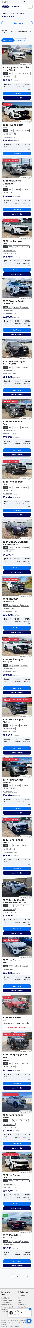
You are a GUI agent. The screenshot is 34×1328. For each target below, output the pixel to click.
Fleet (20, 1302)
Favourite (23, 64)
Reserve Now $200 (17, 98)
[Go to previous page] (7, 1276)
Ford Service (5, 1298)
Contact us (22, 1305)
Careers (21, 1300)
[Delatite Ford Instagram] (5, 2)
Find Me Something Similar (17, 1027)
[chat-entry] (28, 1321)
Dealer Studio (14, 1326)
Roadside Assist (7, 1307)
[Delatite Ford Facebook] (2, 2)
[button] (30, 7)
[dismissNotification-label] (30, 1309)
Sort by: (13, 31)
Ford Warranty (6, 1305)
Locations (29, 2)
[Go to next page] (17, 1281)
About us (21, 1296)
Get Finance (17, 93)
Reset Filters (7, 40)
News (20, 1298)
